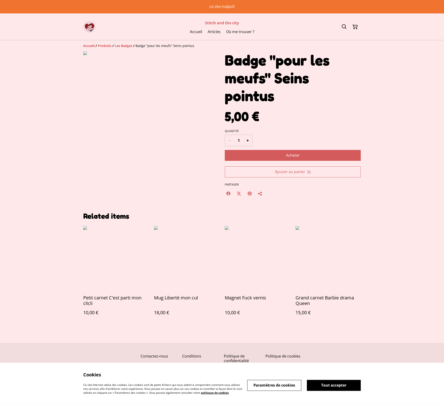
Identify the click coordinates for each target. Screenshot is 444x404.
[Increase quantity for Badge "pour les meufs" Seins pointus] (248, 140)
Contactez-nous (154, 356)
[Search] (344, 27)
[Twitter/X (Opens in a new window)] (238, 193)
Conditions (191, 356)
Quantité (232, 131)
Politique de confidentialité (236, 358)
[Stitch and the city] (89, 27)
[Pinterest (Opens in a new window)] (249, 193)
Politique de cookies (282, 356)
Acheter (293, 155)
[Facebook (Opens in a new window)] (228, 193)
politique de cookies (215, 393)
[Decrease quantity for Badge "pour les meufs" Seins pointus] (229, 140)
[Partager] (260, 193)
